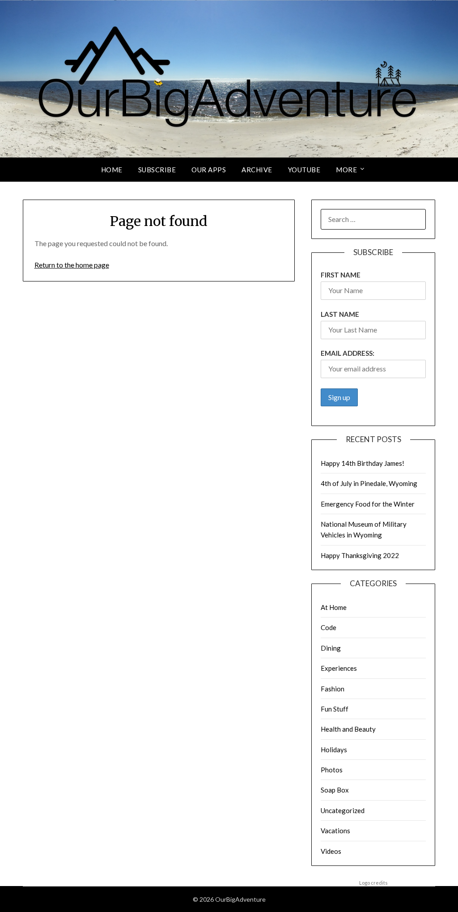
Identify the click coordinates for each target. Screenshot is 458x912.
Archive (257, 170)
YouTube (304, 170)
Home (112, 170)
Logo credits (373, 883)
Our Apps (208, 170)
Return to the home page (71, 264)
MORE (346, 170)
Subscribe (157, 170)
